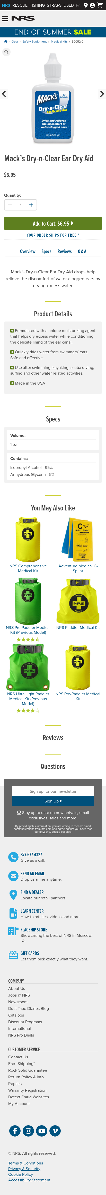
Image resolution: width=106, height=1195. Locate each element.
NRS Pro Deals (21, 1035)
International (19, 1028)
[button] (6, 52)
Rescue (20, 5)
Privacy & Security (24, 1168)
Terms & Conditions (25, 1163)
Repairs (15, 1083)
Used (69, 5)
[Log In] (92, 5)
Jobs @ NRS (19, 995)
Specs (46, 251)
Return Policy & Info (26, 1077)
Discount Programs (25, 1022)
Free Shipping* (21, 1063)
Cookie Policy (20, 1174)
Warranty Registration (27, 1090)
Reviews (65, 251)
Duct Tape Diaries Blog (28, 1008)
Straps (54, 5)
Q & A (82, 251)
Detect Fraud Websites (28, 1097)
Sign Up (52, 801)
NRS (6, 5)
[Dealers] (86, 5)
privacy (43, 832)
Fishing (37, 5)
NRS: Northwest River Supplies (23, 18)
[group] (53, 99)
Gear (15, 41)
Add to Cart (51, 223)
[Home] (5, 41)
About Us (16, 988)
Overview (28, 251)
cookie (56, 832)
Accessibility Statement (29, 1180)
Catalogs (16, 1015)
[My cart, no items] (100, 5)
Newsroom (18, 1002)
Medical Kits (59, 41)
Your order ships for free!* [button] (53, 235)
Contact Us (18, 1057)
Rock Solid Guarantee (27, 1070)
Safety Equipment (34, 41)
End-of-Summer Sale (53, 32)
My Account (19, 1103)
